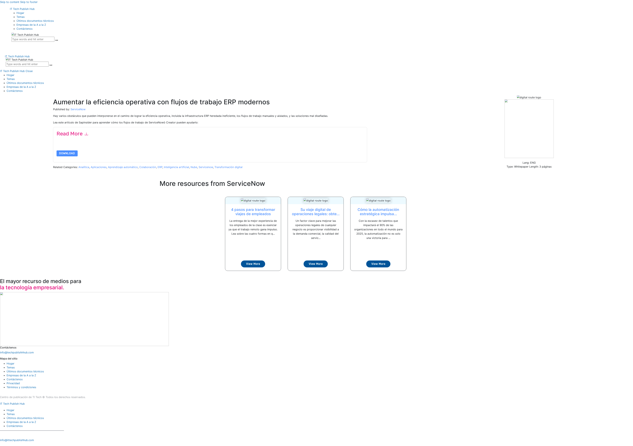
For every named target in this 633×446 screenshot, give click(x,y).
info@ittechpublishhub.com (17, 440)
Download (67, 153)
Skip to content (9, 2)
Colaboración (147, 167)
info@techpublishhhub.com (17, 352)
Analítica (83, 167)
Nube (194, 167)
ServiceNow (78, 109)
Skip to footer (29, 2)
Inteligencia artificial (176, 167)
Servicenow (206, 167)
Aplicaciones (98, 167)
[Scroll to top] (2, 444)
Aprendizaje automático (123, 167)
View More (253, 263)
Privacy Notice (156, 146)
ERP (160, 167)
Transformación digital (228, 167)
